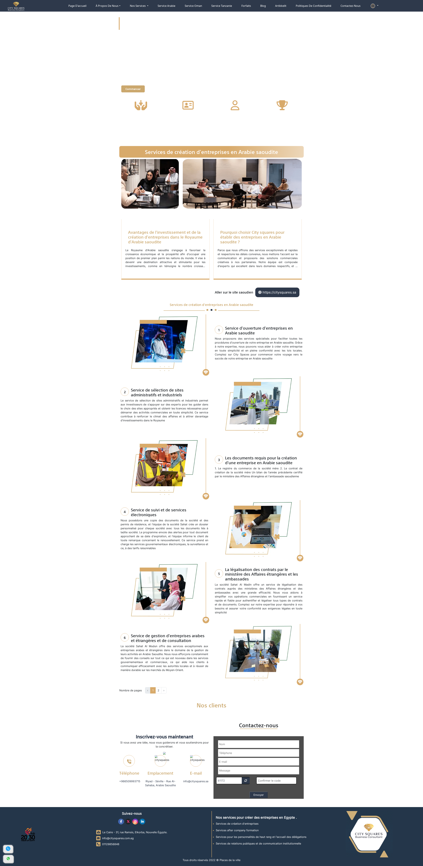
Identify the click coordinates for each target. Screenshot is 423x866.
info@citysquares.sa (195, 781)
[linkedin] (142, 821)
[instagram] (135, 821)
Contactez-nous (351, 6)
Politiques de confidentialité (313, 6)
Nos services (138, 6)
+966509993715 (129, 781)
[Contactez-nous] (8, 849)
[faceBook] (121, 821)
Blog (263, 6)
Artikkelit (280, 6)
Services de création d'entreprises (237, 823)
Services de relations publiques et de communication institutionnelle (258, 843)
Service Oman (193, 6)
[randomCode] (246, 780)
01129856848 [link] (110, 844)
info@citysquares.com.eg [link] (118, 838)
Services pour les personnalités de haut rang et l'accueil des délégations (261, 837)
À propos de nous (107, 6)
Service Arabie (166, 6)
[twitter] (128, 821)
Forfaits (246, 6)
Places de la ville (230, 860)
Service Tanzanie (221, 6)
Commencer (133, 89)
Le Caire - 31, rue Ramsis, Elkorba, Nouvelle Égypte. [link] (134, 832)
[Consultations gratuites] (8, 859)
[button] (374, 6)
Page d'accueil (77, 6)
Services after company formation (237, 830)
